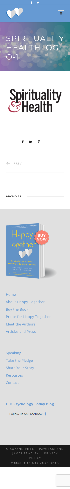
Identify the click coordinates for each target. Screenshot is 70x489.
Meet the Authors (20, 324)
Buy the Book (17, 309)
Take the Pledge (19, 360)
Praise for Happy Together (28, 316)
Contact (12, 382)
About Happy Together (25, 301)
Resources (14, 375)
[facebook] (31, 2)
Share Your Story (20, 367)
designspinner (45, 462)
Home (11, 294)
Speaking (13, 353)
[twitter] (38, 2)
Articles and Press (21, 331)
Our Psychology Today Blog (30, 404)
